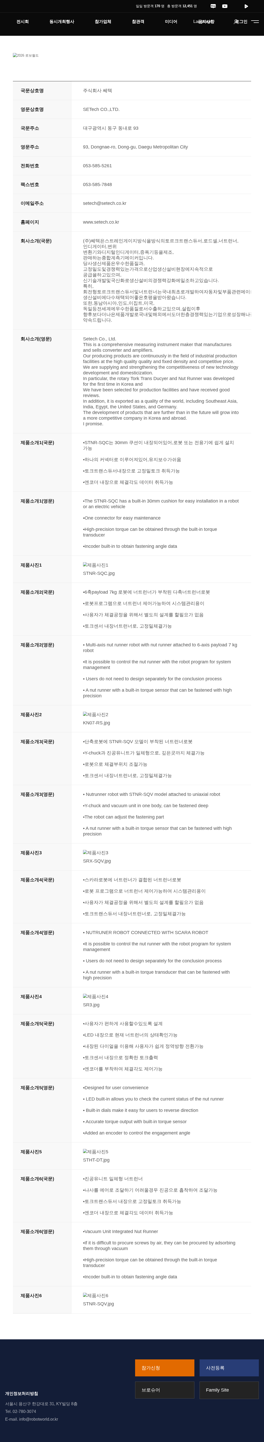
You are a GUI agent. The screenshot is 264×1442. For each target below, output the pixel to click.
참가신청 (151, 1367)
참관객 (138, 21)
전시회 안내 (22, 30)
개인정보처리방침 (21, 1393)
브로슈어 (151, 1390)
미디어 (171, 21)
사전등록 (215, 1367)
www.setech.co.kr (101, 222)
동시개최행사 (62, 21)
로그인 (241, 21)
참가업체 (103, 21)
